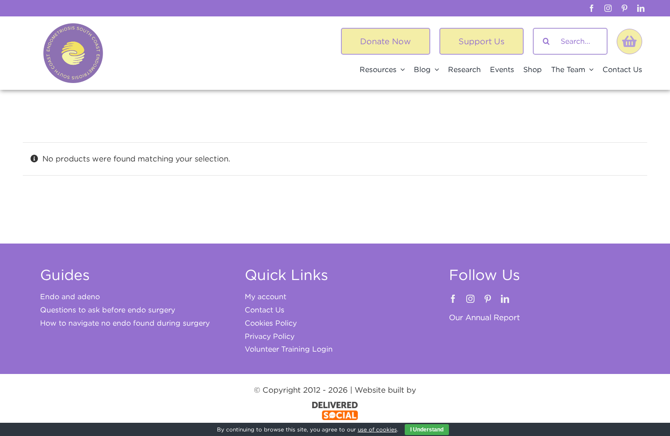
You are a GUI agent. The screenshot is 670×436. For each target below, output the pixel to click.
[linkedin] (640, 8)
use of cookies (377, 429)
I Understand (426, 429)
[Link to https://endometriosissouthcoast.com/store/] (629, 41)
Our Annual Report (484, 317)
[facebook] (591, 8)
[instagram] (608, 8)
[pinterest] (624, 8)
